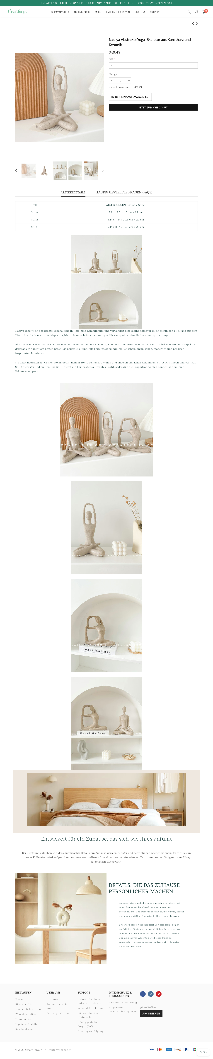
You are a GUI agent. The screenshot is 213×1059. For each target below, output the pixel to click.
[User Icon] (196, 12)
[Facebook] (143, 994)
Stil (112, 59)
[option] (59, 97)
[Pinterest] (159, 994)
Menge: (113, 74)
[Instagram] (151, 994)
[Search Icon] (189, 11)
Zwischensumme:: (120, 87)
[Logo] (18, 11)
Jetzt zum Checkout (153, 107)
